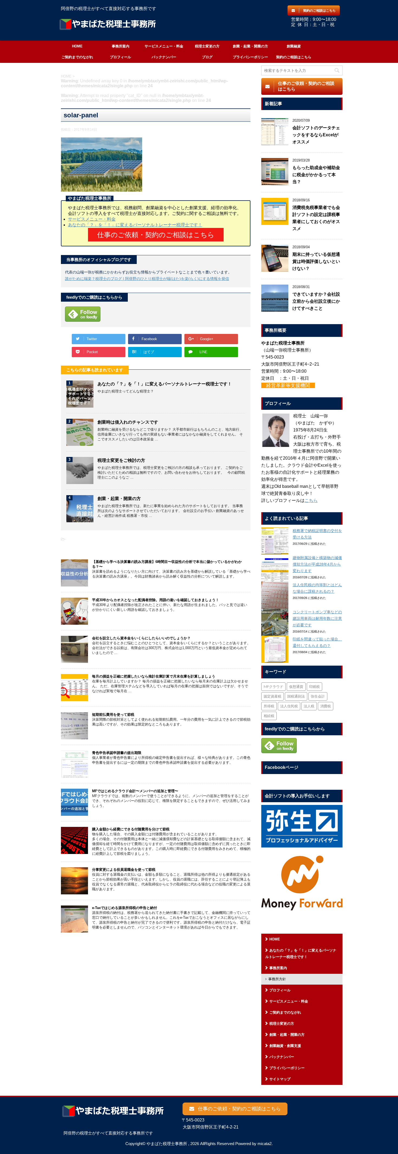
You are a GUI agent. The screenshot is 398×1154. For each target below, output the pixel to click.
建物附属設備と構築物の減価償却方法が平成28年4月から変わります (317, 564)
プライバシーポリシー (250, 57)
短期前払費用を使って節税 (113, 715)
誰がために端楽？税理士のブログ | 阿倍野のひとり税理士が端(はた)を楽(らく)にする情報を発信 (147, 278)
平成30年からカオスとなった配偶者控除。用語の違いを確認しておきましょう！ (155, 600)
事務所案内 (120, 46)
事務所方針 (277, 979)
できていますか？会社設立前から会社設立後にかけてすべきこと (316, 301)
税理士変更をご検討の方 (121, 460)
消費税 (325, 706)
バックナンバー (164, 57)
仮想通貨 (296, 686)
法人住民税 (289, 706)
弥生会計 (318, 696)
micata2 (264, 1143)
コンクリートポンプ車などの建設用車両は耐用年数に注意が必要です (317, 618)
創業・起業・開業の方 (250, 46)
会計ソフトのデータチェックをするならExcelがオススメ (316, 134)
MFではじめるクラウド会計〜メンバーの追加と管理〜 (135, 791)
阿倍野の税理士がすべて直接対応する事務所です (108, 1133)
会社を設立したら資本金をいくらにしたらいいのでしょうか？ (141, 638)
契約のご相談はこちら (293, 57)
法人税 (309, 706)
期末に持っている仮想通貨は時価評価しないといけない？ (316, 261)
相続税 (269, 716)
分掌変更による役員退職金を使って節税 (123, 870)
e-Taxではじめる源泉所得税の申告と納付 (124, 908)
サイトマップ (280, 1079)
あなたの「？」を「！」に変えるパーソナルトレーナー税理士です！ (135, 225)
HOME (77, 46)
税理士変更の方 (207, 46)
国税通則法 (296, 696)
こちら (311, 500)
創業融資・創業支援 (285, 1046)
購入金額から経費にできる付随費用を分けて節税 (130, 829)
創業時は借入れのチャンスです (127, 422)
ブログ (207, 57)
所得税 (269, 706)
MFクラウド (273, 686)
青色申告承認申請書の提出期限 (116, 753)
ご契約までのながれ (77, 57)
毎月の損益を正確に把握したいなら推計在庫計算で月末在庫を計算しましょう (153, 676)
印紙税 (314, 686)
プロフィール (120, 57)
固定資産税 (272, 696)
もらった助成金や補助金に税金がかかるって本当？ (316, 174)
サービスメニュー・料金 (164, 46)
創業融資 (294, 46)
